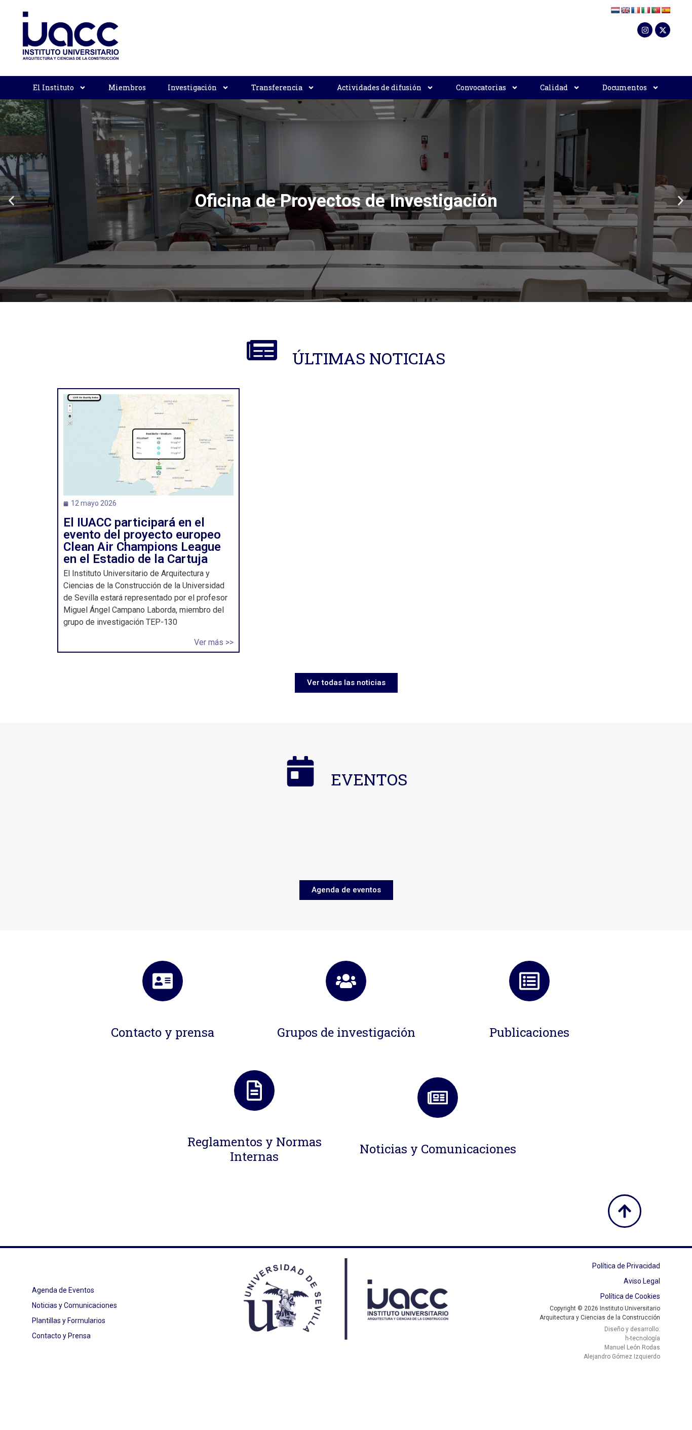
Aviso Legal (642, 1281)
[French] (635, 10)
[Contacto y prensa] (162, 981)
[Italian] (645, 10)
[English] (625, 10)
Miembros (127, 87)
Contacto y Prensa (61, 1336)
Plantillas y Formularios (68, 1320)
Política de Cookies (630, 1296)
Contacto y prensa (162, 1032)
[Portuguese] (655, 10)
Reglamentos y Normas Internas (254, 1149)
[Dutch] (615, 10)
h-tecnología (642, 1338)
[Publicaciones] (529, 981)
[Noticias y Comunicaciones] (437, 1097)
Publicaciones (529, 1032)
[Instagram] (644, 29)
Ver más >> (214, 642)
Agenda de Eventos (63, 1290)
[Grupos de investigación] (346, 981)
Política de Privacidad (626, 1266)
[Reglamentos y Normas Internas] (254, 1090)
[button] (11, 201)
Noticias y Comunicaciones (438, 1149)
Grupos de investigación (346, 1032)
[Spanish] (665, 10)
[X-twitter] (662, 29)
